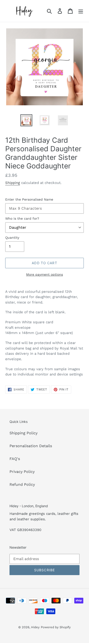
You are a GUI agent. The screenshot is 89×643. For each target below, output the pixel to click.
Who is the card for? (22, 218)
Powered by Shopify (56, 627)
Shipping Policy (23, 433)
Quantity (12, 237)
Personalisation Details (30, 446)
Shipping (12, 183)
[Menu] (80, 11)
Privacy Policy (22, 471)
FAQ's (14, 458)
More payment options (44, 274)
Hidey (35, 627)
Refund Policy (22, 484)
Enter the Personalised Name (29, 199)
